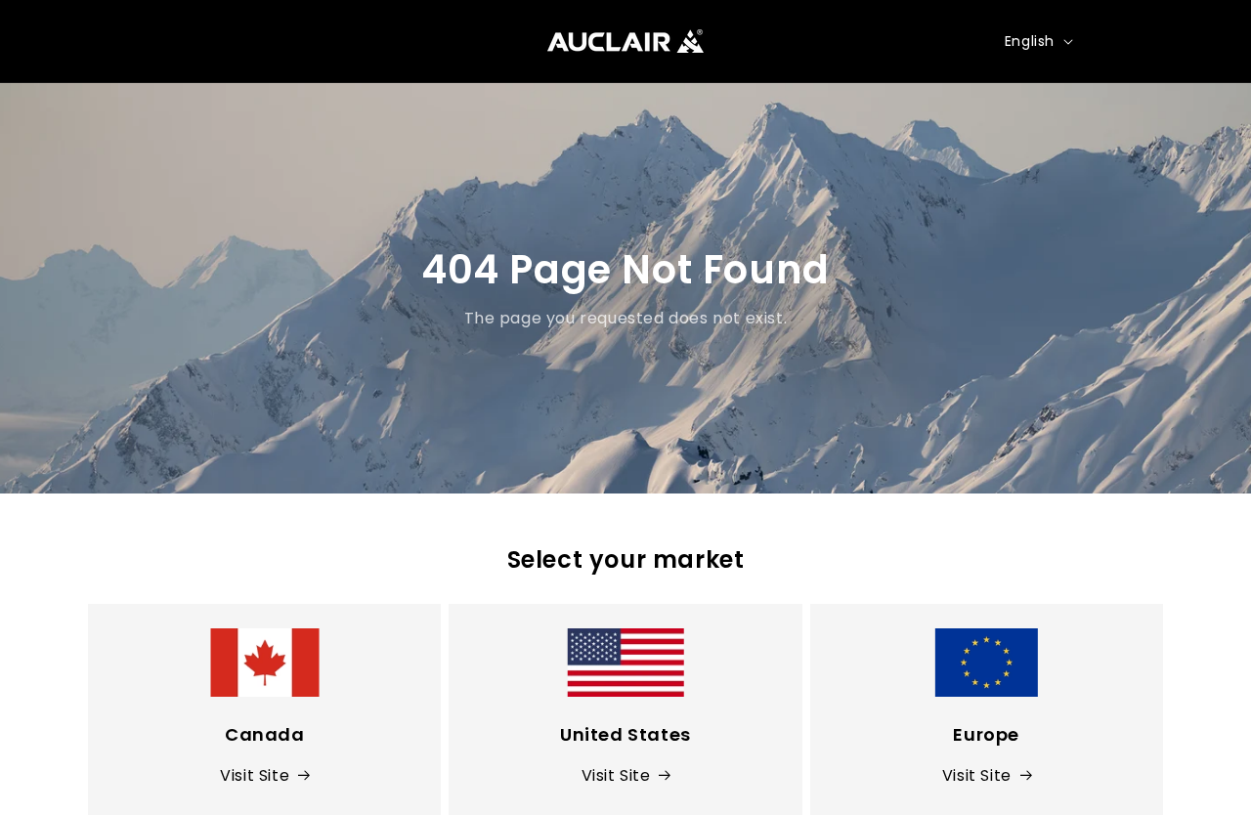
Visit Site (254, 775)
